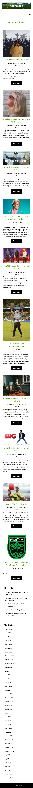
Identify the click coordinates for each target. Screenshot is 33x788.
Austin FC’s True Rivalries (17, 504)
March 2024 (8, 686)
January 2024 (8, 694)
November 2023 (9, 698)
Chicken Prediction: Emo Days (16, 60)
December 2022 (9, 739)
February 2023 (9, 732)
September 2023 (9, 705)
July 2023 (7, 713)
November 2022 (9, 743)
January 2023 (8, 736)
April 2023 (8, 724)
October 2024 (9, 659)
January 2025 (8, 652)
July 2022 (7, 759)
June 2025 (8, 633)
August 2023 (8, 709)
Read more (16, 83)
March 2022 (8, 774)
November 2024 (9, 656)
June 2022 (8, 762)
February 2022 (9, 778)
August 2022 (8, 755)
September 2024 (9, 663)
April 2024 (8, 682)
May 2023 (8, 720)
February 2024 (9, 690)
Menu (29, 14)
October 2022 (9, 747)
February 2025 (9, 648)
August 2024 (8, 667)
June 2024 (8, 675)
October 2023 (9, 701)
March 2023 (8, 728)
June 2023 (8, 717)
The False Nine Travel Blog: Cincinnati (15, 610)
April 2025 (8, 640)
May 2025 (8, 637)
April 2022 (8, 770)
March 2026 (8, 629)
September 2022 (9, 751)
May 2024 (8, 678)
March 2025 (8, 644)
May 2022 (8, 766)
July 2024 (7, 671)
